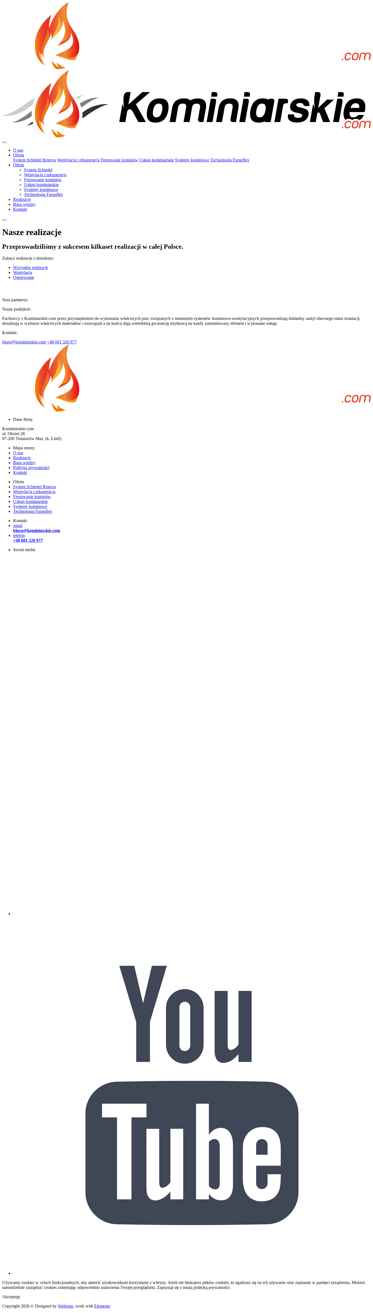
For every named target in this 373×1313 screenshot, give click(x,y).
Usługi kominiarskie (156, 160)
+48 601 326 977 (62, 342)
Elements (102, 1306)
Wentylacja (22, 272)
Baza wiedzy (24, 204)
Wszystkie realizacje (30, 267)
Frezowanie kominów (119, 160)
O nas (18, 150)
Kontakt (20, 209)
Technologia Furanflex (229, 160)
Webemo (65, 1306)
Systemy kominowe (192, 160)
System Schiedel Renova (34, 160)
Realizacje (22, 199)
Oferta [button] (18, 155)
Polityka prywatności (31, 467)
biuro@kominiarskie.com (24, 342)
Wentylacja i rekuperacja (78, 160)
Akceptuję (11, 1296)
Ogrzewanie (23, 277)
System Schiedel (38, 169)
